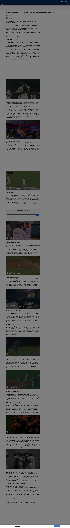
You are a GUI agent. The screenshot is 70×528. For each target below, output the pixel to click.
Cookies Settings (50, 526)
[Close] (68, 526)
